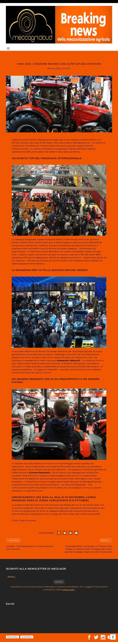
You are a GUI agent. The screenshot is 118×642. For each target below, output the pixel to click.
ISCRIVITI (59, 582)
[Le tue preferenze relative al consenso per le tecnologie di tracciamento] (113, 637)
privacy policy (69, 590)
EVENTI (66, 68)
